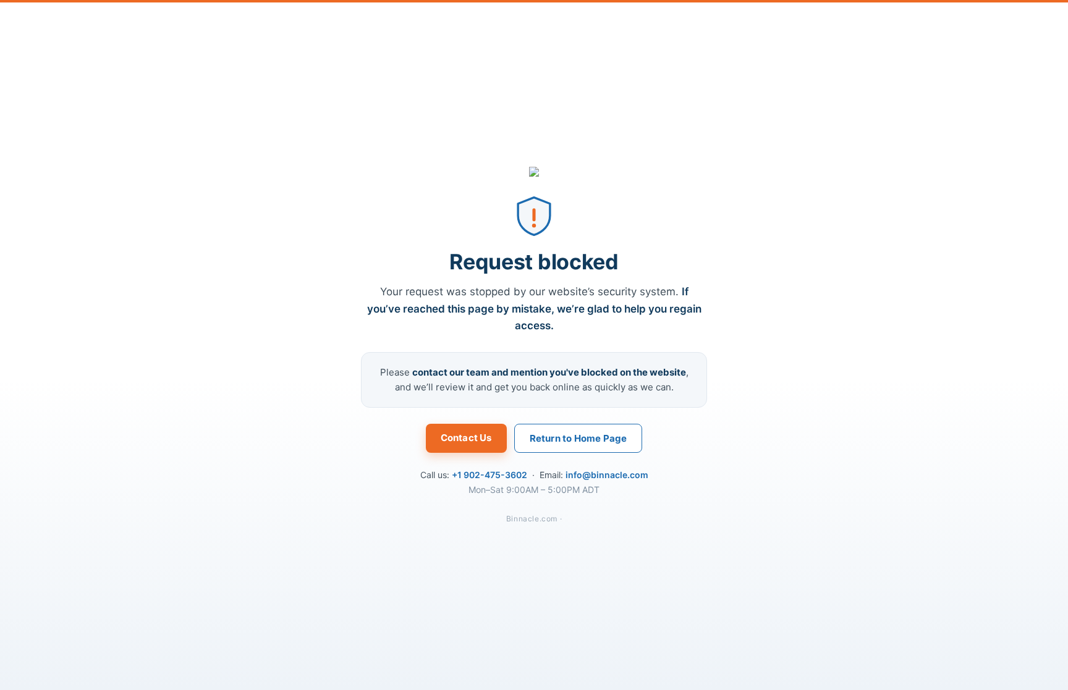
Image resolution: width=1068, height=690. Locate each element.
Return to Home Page (578, 438)
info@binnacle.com (607, 474)
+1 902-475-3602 (489, 474)
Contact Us (466, 438)
